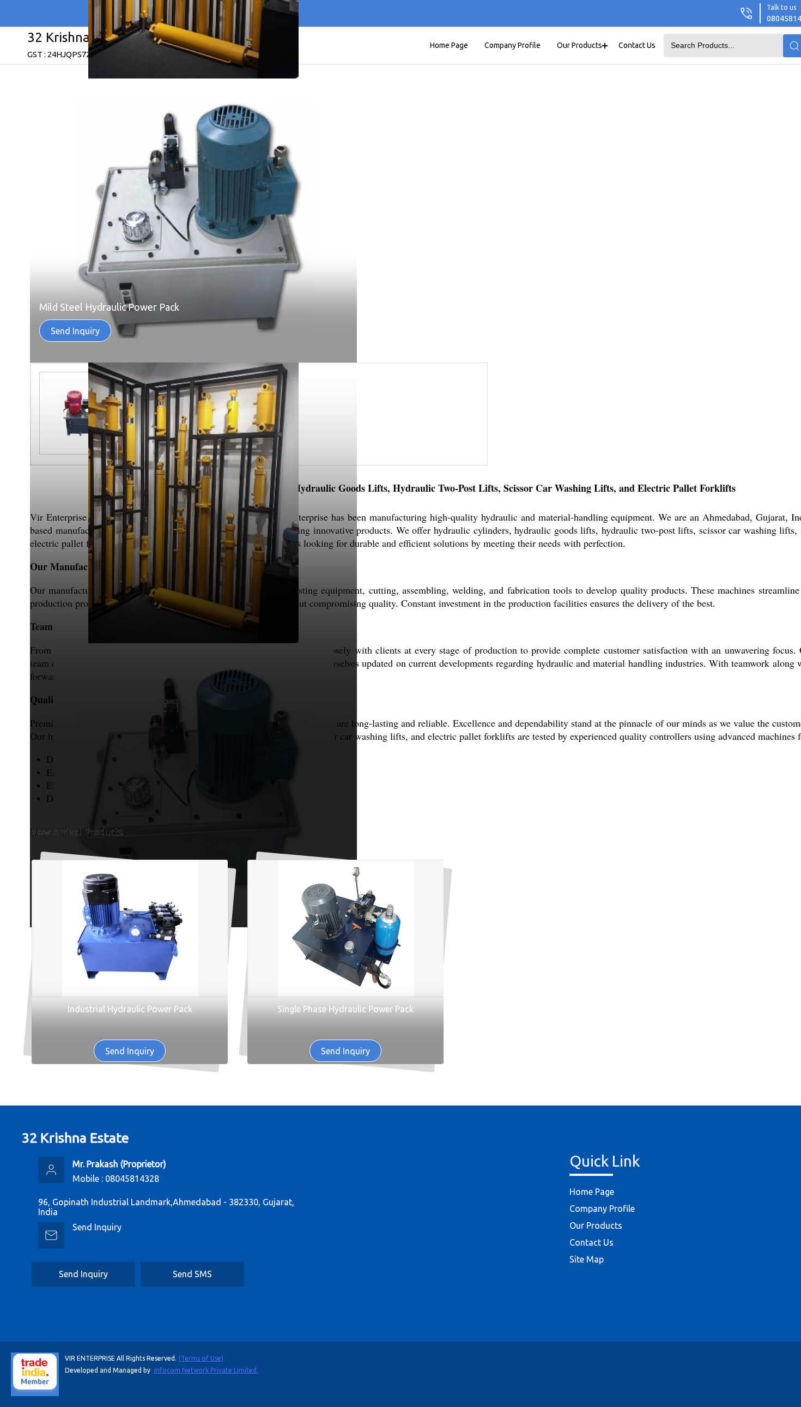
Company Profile (512, 45)
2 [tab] (790, 464)
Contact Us (637, 45)
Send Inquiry (75, 331)
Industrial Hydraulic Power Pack (130, 1009)
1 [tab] (790, 453)
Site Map (586, 1259)
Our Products (579, 45)
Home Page (449, 45)
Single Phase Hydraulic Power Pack (345, 1009)
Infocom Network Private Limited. (206, 1370)
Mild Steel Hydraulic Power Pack (109, 306)
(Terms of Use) (201, 1358)
